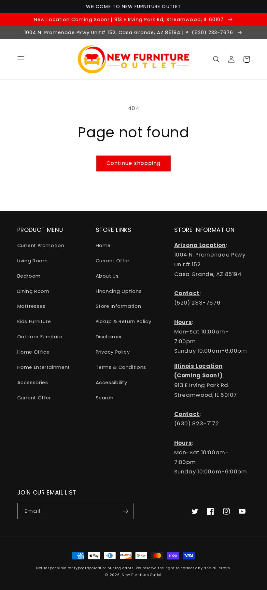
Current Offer (34, 398)
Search (105, 398)
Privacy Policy (113, 352)
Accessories (32, 382)
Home (103, 245)
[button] (20, 59)
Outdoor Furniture (40, 336)
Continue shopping (133, 163)
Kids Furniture (34, 321)
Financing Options (119, 291)
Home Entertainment (43, 367)
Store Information (118, 306)
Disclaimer (109, 336)
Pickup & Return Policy (123, 321)
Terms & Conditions (121, 367)
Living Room (32, 260)
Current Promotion (40, 245)
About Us (107, 276)
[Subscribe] (125, 511)
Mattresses (31, 306)
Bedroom (29, 276)
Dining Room (33, 291)
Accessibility (111, 382)
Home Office (33, 352)
